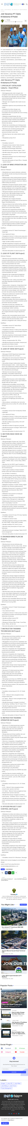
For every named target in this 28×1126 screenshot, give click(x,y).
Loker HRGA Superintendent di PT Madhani (12, 976)
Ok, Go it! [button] (5, 1123)
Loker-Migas (17, 1083)
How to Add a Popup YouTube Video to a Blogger (18, 1013)
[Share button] (16, 872)
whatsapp (22, 1048)
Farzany (13, 894)
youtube (22, 1052)
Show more (23, 904)
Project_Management (6, 1088)
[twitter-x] (12, 1114)
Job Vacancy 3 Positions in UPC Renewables (19, 1023)
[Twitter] (9, 872)
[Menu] (2, 4)
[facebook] (9, 1114)
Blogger (3, 1083)
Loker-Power (13, 1085)
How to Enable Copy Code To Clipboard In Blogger (18, 1032)
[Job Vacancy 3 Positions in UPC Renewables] (6, 1023)
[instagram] (16, 1114)
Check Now (10, 1120)
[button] (23, 4)
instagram (8, 1052)
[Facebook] (6, 872)
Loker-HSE (9, 1083)
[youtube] (14, 1114)
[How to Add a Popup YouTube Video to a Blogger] (6, 1013)
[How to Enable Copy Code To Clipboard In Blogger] (6, 1033)
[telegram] (19, 1114)
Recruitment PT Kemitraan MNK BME (12, 927)
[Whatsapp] (12, 872)
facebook (8, 1048)
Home (2, 9)
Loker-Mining (7, 9)
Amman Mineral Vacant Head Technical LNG (13, 951)
